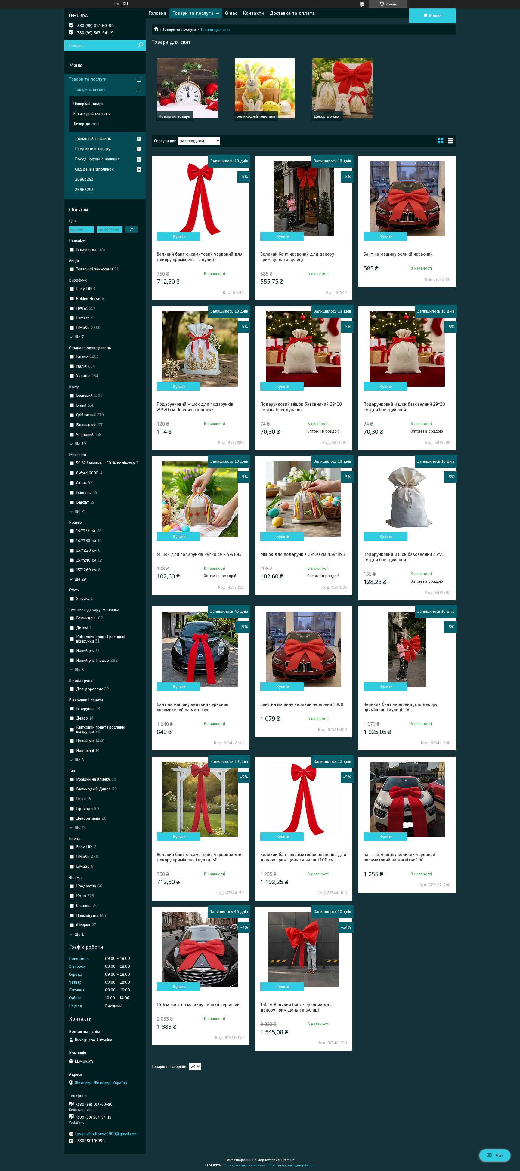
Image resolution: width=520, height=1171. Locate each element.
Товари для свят (90, 89)
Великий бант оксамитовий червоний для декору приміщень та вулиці (200, 256)
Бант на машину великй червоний (398, 254)
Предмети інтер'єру (92, 148)
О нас (231, 13)
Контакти (253, 13)
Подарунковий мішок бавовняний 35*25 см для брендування (404, 557)
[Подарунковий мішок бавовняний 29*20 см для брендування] (303, 349)
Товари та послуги (192, 13)
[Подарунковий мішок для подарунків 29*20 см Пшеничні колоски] (200, 349)
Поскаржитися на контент (245, 1165)
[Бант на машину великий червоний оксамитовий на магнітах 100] (407, 799)
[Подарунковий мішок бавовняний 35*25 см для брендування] (407, 499)
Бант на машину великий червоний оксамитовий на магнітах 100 (399, 857)
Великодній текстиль (255, 116)
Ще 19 (80, 444)
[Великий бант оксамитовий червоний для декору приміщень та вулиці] (200, 198)
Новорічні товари (174, 116)
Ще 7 (79, 337)
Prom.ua (288, 1160)
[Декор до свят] (342, 88)
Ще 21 (80, 511)
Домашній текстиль (93, 138)
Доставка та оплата (292, 13)
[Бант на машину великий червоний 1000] (303, 649)
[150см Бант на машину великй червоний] (200, 949)
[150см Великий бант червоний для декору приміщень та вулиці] (303, 949)
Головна (157, 13)
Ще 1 (79, 934)
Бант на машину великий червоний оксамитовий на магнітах (192, 707)
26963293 (84, 179)
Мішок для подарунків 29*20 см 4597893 (199, 554)
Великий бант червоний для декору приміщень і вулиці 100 (400, 707)
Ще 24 (80, 827)
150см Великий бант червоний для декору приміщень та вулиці (296, 1007)
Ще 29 (80, 579)
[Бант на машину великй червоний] (407, 198)
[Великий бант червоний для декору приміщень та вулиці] (303, 198)
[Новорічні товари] (187, 88)
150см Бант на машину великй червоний (198, 1004)
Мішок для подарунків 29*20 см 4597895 (302, 554)
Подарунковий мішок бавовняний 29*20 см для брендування (301, 407)
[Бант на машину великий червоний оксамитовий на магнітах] (200, 649)
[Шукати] (140, 45)
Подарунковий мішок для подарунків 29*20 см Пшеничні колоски (195, 407)
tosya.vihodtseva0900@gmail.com (106, 1133)
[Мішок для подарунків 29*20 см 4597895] (303, 499)
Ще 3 (79, 669)
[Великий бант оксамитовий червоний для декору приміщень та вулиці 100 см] (303, 799)
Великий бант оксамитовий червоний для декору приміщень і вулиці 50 (200, 857)
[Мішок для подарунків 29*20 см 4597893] (200, 499)
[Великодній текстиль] (265, 88)
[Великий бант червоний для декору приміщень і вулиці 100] (407, 649)
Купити (179, 236)
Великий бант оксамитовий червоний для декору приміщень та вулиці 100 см (303, 857)
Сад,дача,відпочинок (94, 169)
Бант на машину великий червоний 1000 (301, 704)
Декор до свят (327, 116)
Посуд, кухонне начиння (97, 159)
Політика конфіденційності (292, 1165)
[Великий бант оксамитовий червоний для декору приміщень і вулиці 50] (200, 799)
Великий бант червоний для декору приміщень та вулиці (297, 256)
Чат (499, 1155)
